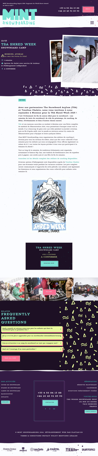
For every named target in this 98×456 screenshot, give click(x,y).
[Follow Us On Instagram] (50, 410)
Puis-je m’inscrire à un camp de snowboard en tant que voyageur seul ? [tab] (30, 343)
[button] (90, 22)
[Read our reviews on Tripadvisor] (54, 410)
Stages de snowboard (11, 388)
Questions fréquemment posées (82, 391)
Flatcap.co (77, 432)
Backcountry (7, 394)
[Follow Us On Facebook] (45, 410)
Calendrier (92, 388)
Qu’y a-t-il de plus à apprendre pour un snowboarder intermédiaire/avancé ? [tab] (31, 336)
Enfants (4, 397)
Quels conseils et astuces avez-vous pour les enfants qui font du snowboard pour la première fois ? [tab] (27, 329)
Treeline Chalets (72, 162)
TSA (20, 124)
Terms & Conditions (31, 436)
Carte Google (91, 411)
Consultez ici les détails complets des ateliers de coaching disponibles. (48, 158)
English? (5, 402)
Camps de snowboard (10, 391)
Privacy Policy (50, 436)
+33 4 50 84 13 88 (69, 8)
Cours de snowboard (10, 384)
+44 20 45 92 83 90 (68, 11)
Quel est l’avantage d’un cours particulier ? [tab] (19, 349)
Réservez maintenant (87, 384)
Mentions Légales (68, 436)
